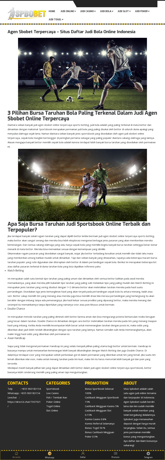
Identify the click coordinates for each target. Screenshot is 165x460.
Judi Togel (55, 19)
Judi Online (67, 11)
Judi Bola (105, 11)
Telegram (148, 457)
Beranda (16, 457)
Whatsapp (49, 457)
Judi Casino (87, 11)
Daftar (83, 457)
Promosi (115, 457)
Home (52, 11)
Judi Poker (141, 11)
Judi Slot (123, 11)
